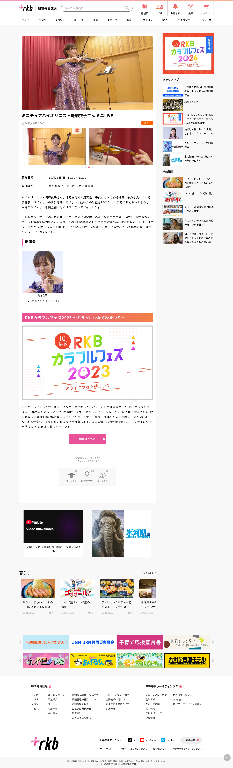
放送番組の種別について (85, 699)
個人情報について (182, 694)
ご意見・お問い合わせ (117, 694)
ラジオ (42, 20)
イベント (60, 20)
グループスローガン (156, 694)
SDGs (165, 20)
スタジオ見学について (117, 704)
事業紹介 (52, 699)
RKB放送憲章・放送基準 (85, 694)
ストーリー (54, 704)
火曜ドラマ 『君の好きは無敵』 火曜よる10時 (53, 549)
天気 (95, 20)
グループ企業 (152, 704)
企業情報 (150, 699)
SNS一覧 (190, 740)
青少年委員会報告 (81, 717)
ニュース (79, 20)
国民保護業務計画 (81, 708)
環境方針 (77, 713)
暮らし (130, 20)
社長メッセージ (56, 694)
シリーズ (206, 20)
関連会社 (110, 708)
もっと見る (148, 572)
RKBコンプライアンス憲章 (187, 704)
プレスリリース (153, 713)
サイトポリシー (107, 748)
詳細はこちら (87, 439)
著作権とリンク (160, 748)
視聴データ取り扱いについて (133, 748)
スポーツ (112, 20)
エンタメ (148, 20)
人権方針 (178, 699)
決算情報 (150, 717)
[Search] (127, 8)
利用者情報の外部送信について (187, 748)
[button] (20, 642)
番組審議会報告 (80, 704)
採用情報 (52, 708)
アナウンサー (185, 20)
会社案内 (52, 713)
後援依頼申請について (117, 699)
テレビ (25, 20)
